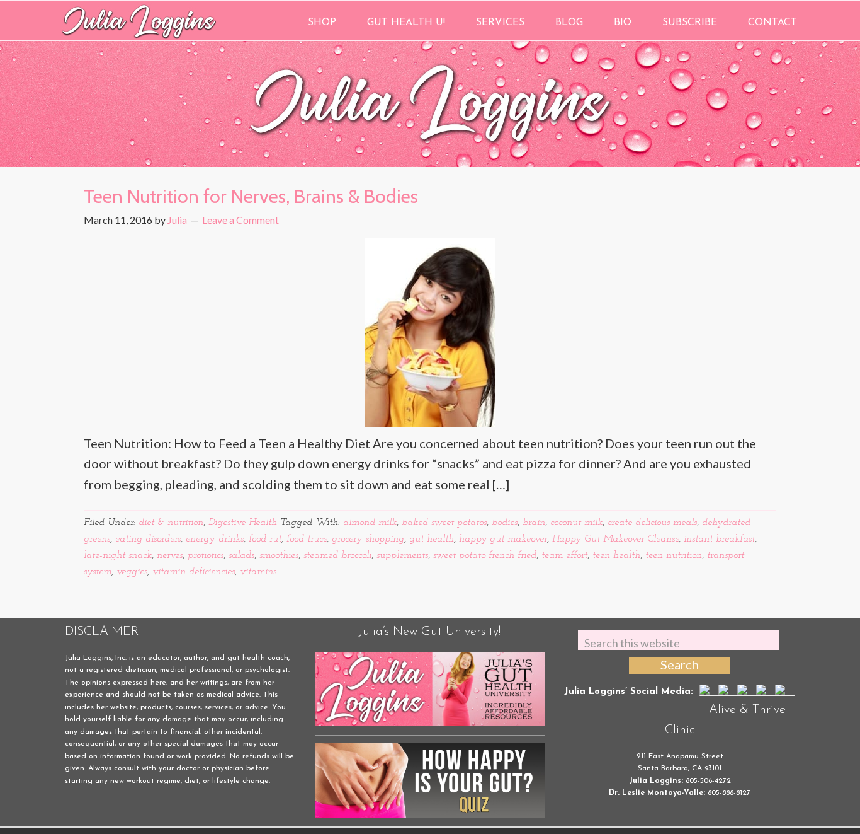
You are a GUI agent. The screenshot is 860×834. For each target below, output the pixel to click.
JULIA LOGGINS (139, 20)
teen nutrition (673, 555)
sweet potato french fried (484, 555)
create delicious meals (652, 523)
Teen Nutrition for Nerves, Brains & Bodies (251, 196)
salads (241, 555)
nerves (170, 555)
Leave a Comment (240, 220)
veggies (131, 572)
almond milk (370, 523)
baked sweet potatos (444, 523)
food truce (306, 539)
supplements (402, 555)
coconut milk (576, 523)
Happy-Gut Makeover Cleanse (615, 539)
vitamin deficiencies (193, 572)
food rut (265, 539)
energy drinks (215, 539)
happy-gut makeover (503, 539)
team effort (564, 555)
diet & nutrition (171, 523)
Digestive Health (242, 523)
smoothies (278, 555)
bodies (505, 523)
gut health (431, 539)
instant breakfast (719, 539)
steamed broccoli (337, 555)
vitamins (258, 572)
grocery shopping (368, 539)
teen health (616, 555)
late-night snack (118, 555)
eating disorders (148, 539)
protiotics (205, 555)
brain (534, 523)
